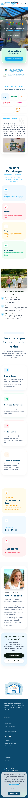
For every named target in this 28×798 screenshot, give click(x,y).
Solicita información (14, 59)
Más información (14, 784)
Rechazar (14, 789)
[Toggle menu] (25, 3)
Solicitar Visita (14, 655)
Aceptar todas (14, 793)
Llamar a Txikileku (14, 661)
